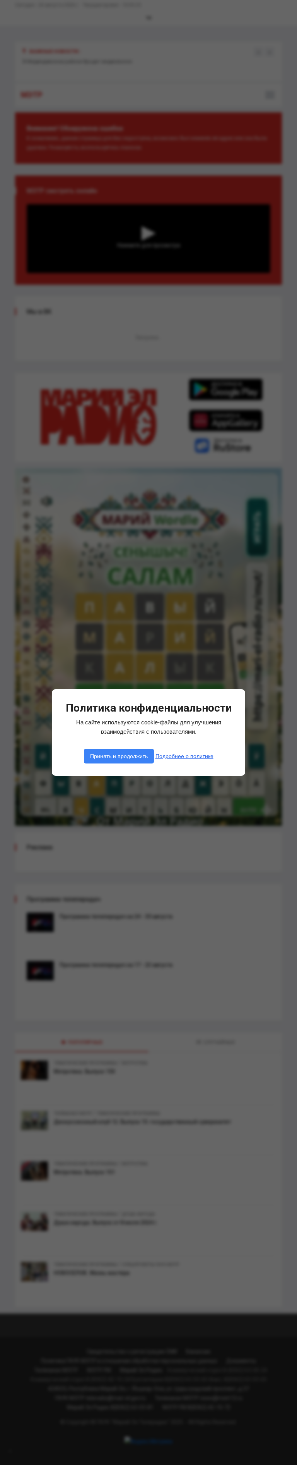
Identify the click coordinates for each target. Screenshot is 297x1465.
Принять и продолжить (119, 756)
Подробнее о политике (184, 756)
